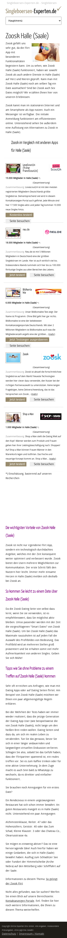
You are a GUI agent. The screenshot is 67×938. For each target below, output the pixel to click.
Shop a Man (28, 414)
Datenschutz (9, 933)
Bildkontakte (27, 291)
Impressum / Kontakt (31, 933)
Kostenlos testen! (21, 215)
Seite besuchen (20, 221)
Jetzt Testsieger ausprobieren (29, 339)
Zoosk (25, 354)
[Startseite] (33, 11)
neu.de (26, 229)
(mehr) (51, 334)
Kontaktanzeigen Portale (20, 900)
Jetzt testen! (17, 275)
